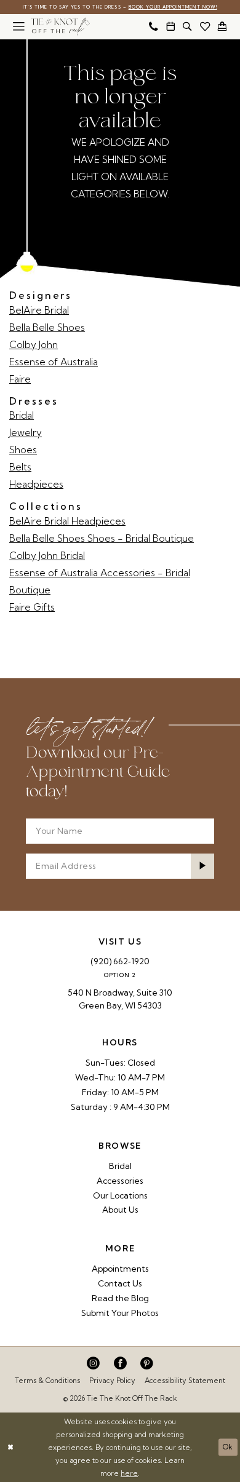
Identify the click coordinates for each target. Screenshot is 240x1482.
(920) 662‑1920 (120, 961)
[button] (18, 27)
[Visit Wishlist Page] (205, 27)
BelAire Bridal (39, 310)
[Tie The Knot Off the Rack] (60, 26)
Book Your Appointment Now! (173, 7)
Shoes (23, 450)
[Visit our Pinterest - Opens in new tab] (147, 1364)
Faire (20, 379)
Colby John (33, 345)
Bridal (21, 415)
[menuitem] (18, 27)
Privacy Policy (112, 1380)
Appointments (120, 1269)
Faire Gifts (32, 607)
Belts (20, 467)
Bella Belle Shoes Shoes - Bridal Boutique (101, 538)
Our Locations (120, 1195)
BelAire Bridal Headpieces (67, 521)
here (129, 1473)
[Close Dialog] (10, 1447)
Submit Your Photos (120, 1313)
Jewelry (25, 432)
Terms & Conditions (47, 1380)
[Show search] (187, 26)
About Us (120, 1210)
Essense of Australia (53, 362)
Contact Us (120, 1283)
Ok (228, 1447)
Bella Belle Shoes (47, 327)
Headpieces (36, 484)
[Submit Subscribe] (202, 866)
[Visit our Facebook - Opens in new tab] (120, 1364)
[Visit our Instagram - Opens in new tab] (93, 1364)
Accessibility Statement (185, 1380)
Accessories (120, 1181)
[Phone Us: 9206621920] (153, 26)
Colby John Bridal (47, 555)
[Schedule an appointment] (170, 26)
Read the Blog (120, 1298)
